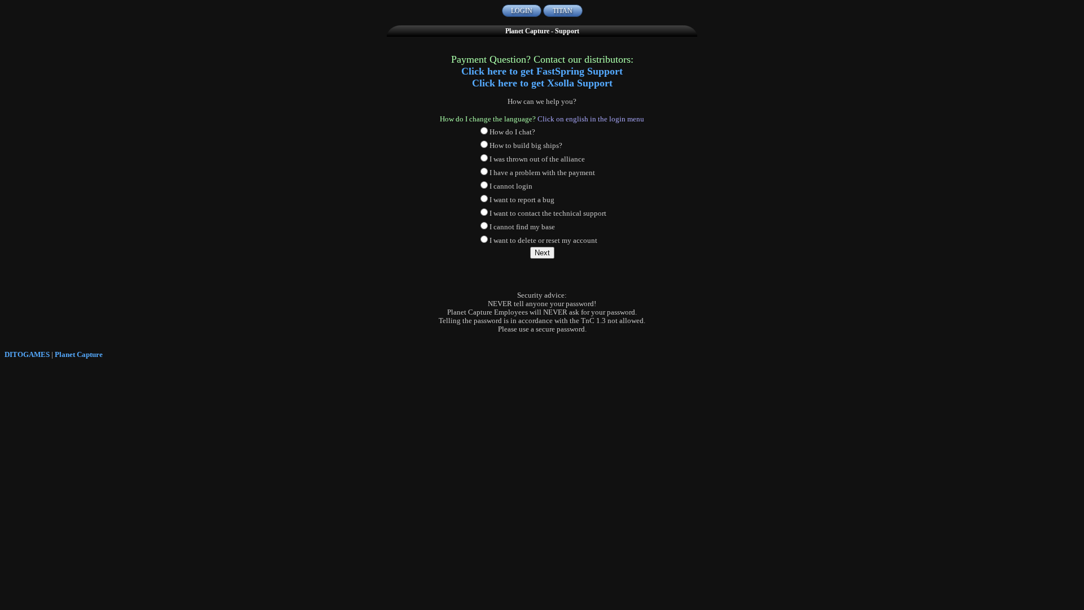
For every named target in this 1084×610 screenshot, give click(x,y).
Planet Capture (79, 355)
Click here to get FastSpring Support (542, 71)
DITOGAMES (27, 355)
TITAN (562, 11)
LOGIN (521, 11)
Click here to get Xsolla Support (542, 83)
